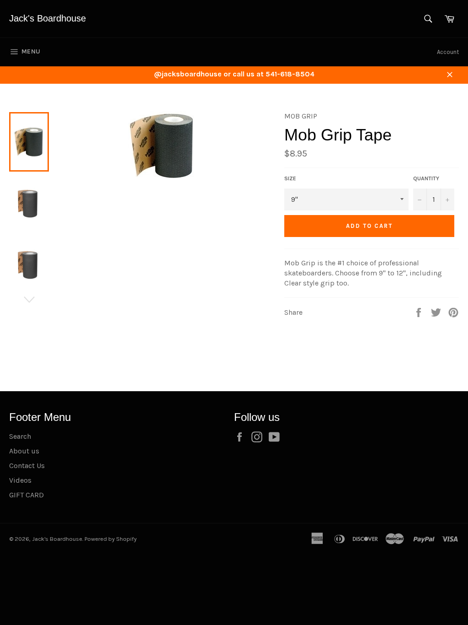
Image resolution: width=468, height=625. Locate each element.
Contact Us (27, 465)
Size (290, 178)
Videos (20, 480)
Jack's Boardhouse (47, 18)
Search (20, 436)
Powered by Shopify (111, 538)
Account (448, 51)
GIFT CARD (26, 494)
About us (24, 451)
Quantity (426, 178)
